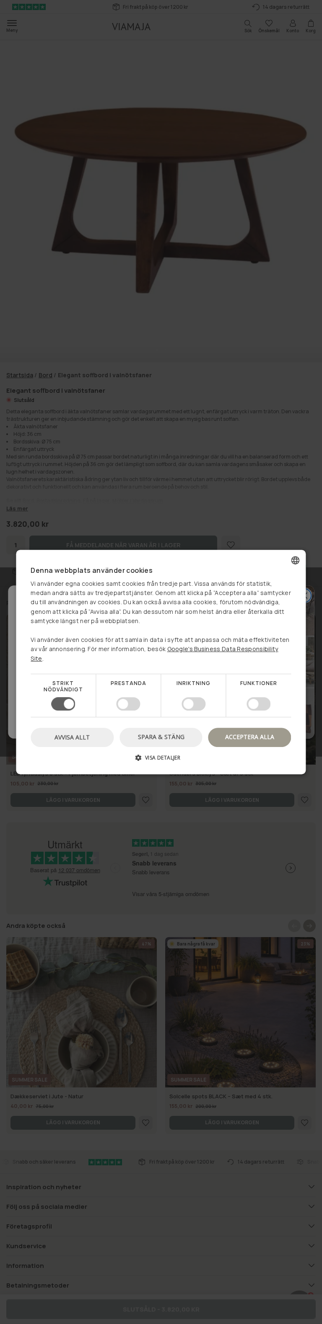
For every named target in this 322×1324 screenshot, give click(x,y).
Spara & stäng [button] (161, 737)
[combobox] (295, 560)
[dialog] (161, 662)
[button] (161, 760)
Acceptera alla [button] (249, 737)
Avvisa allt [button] (72, 737)
